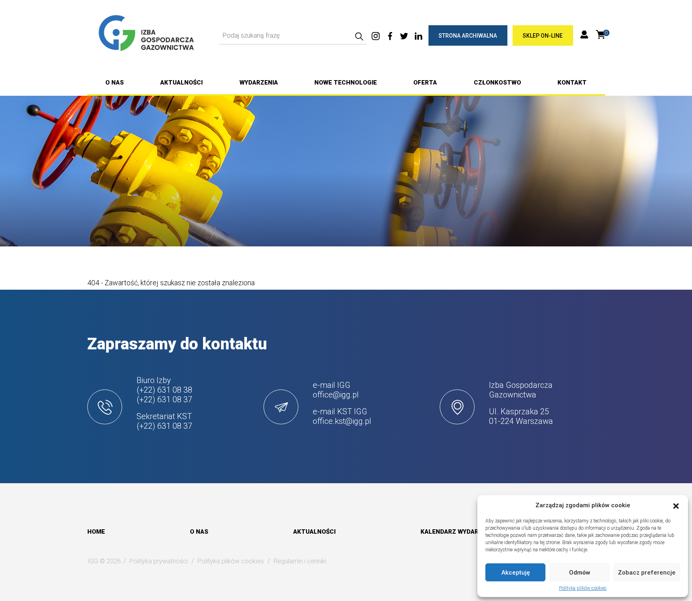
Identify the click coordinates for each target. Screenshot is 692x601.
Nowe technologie (345, 82)
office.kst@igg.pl (342, 421)
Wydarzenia (258, 82)
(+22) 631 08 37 (164, 399)
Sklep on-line (543, 35)
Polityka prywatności (158, 561)
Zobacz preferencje (647, 572)
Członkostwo (497, 82)
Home (96, 531)
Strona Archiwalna (468, 35)
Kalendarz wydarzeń (455, 531)
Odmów (579, 572)
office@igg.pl (336, 394)
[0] (600, 34)
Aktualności (181, 82)
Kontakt (572, 82)
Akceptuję (515, 572)
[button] (676, 505)
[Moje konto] (584, 36)
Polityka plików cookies (583, 588)
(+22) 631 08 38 (164, 390)
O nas (114, 82)
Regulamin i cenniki (300, 561)
